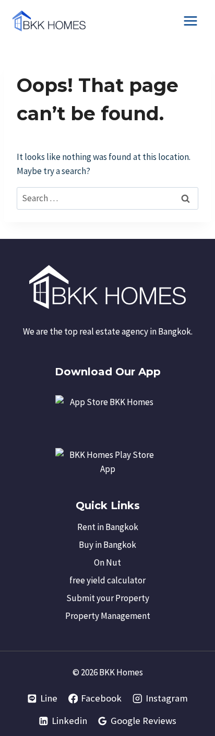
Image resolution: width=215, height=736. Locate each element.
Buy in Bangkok (107, 544)
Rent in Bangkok (107, 527)
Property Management (107, 616)
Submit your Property (107, 598)
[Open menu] (190, 20)
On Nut (107, 562)
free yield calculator (107, 580)
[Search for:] (107, 198)
